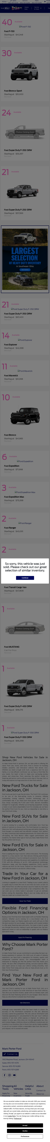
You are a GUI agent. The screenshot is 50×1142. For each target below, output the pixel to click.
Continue (25, 578)
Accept (25, 1125)
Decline (25, 1131)
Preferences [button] (17, 1118)
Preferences (25, 1136)
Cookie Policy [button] (11, 1116)
